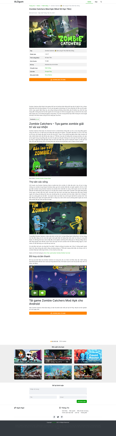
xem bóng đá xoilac (96, 425)
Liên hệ (77, 412)
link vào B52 (35, 426)
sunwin (52, 426)
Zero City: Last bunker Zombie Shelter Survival (57, 253)
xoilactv (45, 426)
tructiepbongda (47, 425)
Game (89, 2)
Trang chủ (32, 5)
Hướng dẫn (84, 412)
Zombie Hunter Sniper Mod (43, 178)
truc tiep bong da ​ (85, 425)
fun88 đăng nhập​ (71, 426)
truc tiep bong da (89, 426)
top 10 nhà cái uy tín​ (26, 426)
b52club (30, 425)
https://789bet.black (38, 425)
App (96, 2)
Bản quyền (72, 411)
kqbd (65, 425)
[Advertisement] (58, 93)
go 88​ (77, 426)
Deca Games (48, 75)
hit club (69, 425)
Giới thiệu (64, 411)
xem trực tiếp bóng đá (57, 425)
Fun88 (40, 426)
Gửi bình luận (82, 401)
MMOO (21, 425)
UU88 (25, 425)
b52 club (74, 425)
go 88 (78, 425)
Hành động (45, 5)
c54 (48, 426)
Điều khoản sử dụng (82, 411)
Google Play (48, 71)
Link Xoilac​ (17, 426)
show (37, 119)
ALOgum (18, 1)
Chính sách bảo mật (67, 412)
